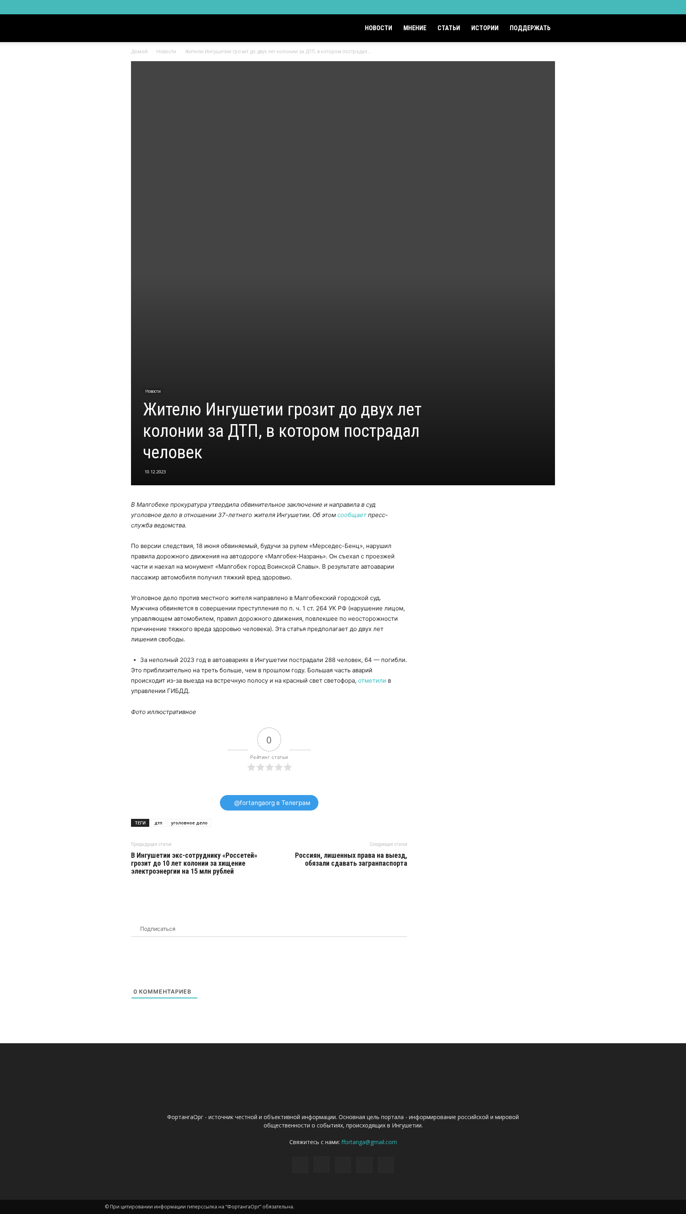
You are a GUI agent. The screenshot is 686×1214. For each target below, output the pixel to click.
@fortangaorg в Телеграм (271, 803)
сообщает (351, 515)
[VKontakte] (562, 7)
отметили (372, 680)
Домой (139, 51)
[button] (571, 29)
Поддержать (530, 28)
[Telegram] (549, 7)
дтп (158, 823)
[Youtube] (575, 7)
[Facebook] (523, 7)
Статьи (448, 28)
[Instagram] (536, 7)
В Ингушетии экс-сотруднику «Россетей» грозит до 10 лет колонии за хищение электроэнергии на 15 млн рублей (194, 863)
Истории (485, 28)
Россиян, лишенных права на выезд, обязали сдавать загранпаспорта (351, 859)
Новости (378, 28)
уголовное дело (189, 823)
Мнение (414, 28)
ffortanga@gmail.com (369, 1142)
